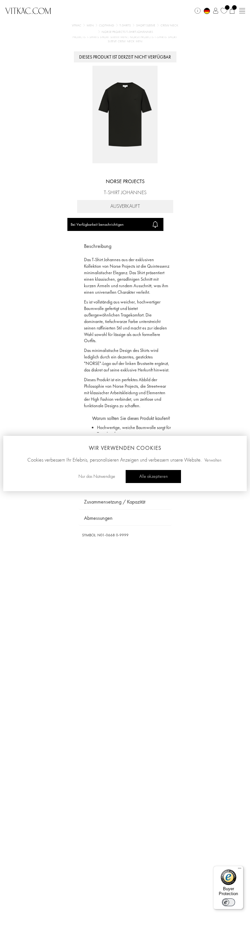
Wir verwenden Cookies (125, 447)
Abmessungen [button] (98, 518)
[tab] (125, 246)
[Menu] (239, 870)
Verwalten (212, 460)
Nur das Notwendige (96, 476)
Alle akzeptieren (153, 476)
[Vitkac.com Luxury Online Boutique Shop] (28, 10)
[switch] (228, 902)
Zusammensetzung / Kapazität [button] (114, 501)
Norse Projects (125, 181)
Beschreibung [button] (97, 246)
